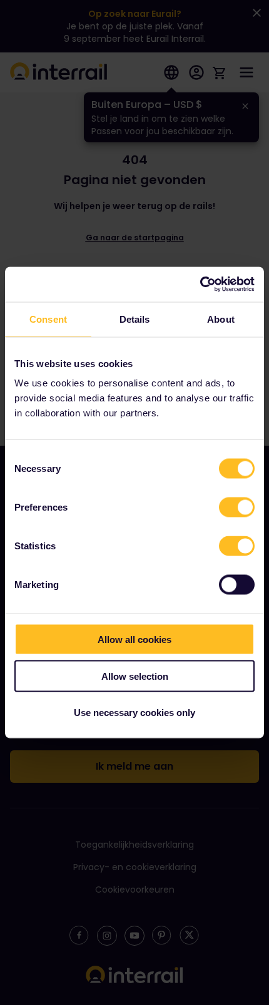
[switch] (237, 507)
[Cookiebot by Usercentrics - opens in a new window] (200, 285)
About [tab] (221, 318)
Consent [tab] (48, 318)
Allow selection (134, 675)
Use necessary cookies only (134, 712)
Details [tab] (134, 318)
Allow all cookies (134, 639)
